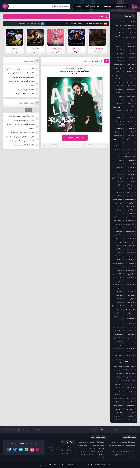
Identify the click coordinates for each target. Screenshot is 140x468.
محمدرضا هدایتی (117, 348)
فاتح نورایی (130, 267)
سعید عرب (119, 192)
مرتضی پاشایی (117, 352)
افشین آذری (118, 50)
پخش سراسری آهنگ (92, 6)
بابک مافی (119, 103)
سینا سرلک (119, 206)
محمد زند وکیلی (117, 331)
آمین (120, 32)
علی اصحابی (130, 235)
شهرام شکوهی (117, 220)
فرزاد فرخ (119, 270)
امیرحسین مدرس (117, 75)
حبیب (132, 146)
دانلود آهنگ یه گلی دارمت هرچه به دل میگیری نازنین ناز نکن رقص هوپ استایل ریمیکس (122, 454)
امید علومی (119, 61)
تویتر (15, 449)
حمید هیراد (119, 153)
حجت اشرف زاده (117, 146)
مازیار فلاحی (130, 302)
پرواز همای (131, 121)
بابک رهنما (131, 103)
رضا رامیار (119, 167)
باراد (132, 107)
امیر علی (119, 71)
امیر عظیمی (130, 71)
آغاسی (132, 32)
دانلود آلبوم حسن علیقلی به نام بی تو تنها (60, 447)
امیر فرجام (131, 75)
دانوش (120, 157)
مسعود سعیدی (129, 366)
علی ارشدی (119, 231)
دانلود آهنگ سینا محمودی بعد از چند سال (21, 69)
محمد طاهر (131, 334)
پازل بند (131, 118)
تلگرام (21, 449)
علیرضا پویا (119, 252)
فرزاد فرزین (130, 274)
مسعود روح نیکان (118, 361)
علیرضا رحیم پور (129, 256)
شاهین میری (130, 213)
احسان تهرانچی (129, 38)
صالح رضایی (118, 224)
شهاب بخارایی (130, 217)
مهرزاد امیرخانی (117, 395)
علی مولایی (119, 245)
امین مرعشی (130, 89)
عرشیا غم (119, 228)
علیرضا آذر (119, 249)
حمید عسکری (130, 153)
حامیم (120, 142)
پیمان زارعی (118, 125)
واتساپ (26, 449)
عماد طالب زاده (117, 263)
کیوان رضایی (118, 292)
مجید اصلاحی (118, 309)
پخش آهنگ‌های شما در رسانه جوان (29, 24)
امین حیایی (118, 82)
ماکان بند (119, 302)
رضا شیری (131, 171)
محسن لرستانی (129, 327)
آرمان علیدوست (129, 25)
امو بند (132, 54)
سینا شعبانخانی (129, 210)
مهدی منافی (118, 387)
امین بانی (119, 78)
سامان (120, 185)
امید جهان (131, 57)
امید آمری (119, 54)
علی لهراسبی (118, 242)
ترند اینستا (107, 6)
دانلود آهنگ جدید (83, 71)
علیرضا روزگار (118, 256)
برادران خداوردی (117, 107)
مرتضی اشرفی (130, 352)
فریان (120, 281)
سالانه (13, 110)
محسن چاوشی (129, 324)
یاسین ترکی (130, 419)
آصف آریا (119, 29)
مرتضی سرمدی (129, 355)
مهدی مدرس (118, 384)
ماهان (132, 306)
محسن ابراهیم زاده (118, 318)
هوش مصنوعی (120, 6)
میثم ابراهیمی (118, 398)
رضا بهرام (131, 167)
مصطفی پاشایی (129, 373)
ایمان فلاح (119, 93)
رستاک (120, 164)
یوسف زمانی (118, 419)
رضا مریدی (131, 174)
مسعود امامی (118, 355)
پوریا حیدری (118, 121)
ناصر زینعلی (130, 409)
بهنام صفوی (130, 114)
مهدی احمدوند (129, 380)
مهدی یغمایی (118, 391)
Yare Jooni (101, 16)
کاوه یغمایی (130, 292)
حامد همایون (118, 139)
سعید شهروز (130, 192)
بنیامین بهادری (129, 110)
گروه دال (119, 299)
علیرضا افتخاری (129, 252)
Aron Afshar (70, 74)
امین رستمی (130, 85)
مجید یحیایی (130, 318)
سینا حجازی (118, 203)
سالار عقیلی (130, 185)
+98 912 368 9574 (34, 430)
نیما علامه (119, 412)
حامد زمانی (131, 135)
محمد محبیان (130, 338)
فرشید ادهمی (130, 277)
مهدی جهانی (118, 380)
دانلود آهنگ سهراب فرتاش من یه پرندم (123, 442)
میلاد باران (119, 402)
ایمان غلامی (130, 93)
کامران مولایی (118, 288)
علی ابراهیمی (130, 231)
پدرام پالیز (119, 118)
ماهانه (21, 110)
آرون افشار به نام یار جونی (92, 61)
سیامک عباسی (117, 196)
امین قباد (119, 85)
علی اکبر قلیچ (118, 235)
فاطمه (120, 267)
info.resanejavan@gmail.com (15, 430)
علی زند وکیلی (118, 238)
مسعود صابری (118, 366)
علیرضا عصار (118, 260)
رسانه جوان (134, 6)
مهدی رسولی (130, 384)
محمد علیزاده (118, 334)
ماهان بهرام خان (117, 306)
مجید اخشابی (130, 309)
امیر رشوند (131, 68)
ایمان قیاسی (130, 96)
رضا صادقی (118, 171)
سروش (120, 189)
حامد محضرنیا (118, 135)
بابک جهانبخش (117, 100)
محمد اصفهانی (129, 331)
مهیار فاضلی (130, 398)
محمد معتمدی (118, 338)
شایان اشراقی (118, 213)
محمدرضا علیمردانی (119, 343)
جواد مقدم (131, 128)
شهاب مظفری (130, 220)
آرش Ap (120, 22)
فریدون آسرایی (129, 284)
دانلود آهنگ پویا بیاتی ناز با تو (25, 89)
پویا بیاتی (131, 125)
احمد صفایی (130, 46)
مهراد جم (131, 395)
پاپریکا (120, 114)
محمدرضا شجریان (129, 343)
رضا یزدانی (119, 174)
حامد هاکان (130, 139)
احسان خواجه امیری (118, 38)
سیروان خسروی (117, 199)
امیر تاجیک (131, 64)
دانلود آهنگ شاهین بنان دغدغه (24, 94)
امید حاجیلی (118, 57)
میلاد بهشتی (130, 405)
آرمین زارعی (119, 25)
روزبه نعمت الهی (117, 178)
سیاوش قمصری (129, 199)
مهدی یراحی (130, 391)
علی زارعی (131, 238)
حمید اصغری (118, 149)
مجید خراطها (130, 313)
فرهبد (132, 281)
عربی (132, 228)
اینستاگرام (32, 449)
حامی (132, 142)
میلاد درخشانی (117, 405)
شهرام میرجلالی (129, 224)
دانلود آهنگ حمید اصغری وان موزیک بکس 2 (20, 132)
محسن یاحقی (118, 327)
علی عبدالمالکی (129, 242)
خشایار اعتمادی (129, 157)
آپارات (38, 449)
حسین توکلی (130, 149)
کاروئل (132, 288)
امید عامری (131, 61)
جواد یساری (118, 128)
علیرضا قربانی (130, 263)
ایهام (120, 96)
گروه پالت (131, 299)
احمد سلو (119, 43)
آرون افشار (131, 29)
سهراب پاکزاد (130, 196)
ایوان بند (131, 100)
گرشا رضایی (130, 295)
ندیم (132, 412)
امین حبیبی (130, 82)
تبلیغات (78, 6)
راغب (120, 160)
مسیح (120, 370)
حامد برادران (118, 132)
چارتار (132, 132)
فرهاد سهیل (118, 277)
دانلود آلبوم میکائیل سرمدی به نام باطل (60, 453)
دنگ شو (131, 160)
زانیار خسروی (118, 181)
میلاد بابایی (130, 402)
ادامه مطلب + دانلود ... (74, 137)
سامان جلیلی (130, 189)
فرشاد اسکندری (117, 274)
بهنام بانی (119, 110)
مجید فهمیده (118, 313)
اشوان (132, 50)
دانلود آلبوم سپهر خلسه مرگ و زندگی (62, 450)
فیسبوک (9, 449)
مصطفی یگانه (118, 373)
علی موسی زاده (129, 245)
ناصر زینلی (119, 409)
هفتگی (28, 110)
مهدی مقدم (130, 387)
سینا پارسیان (130, 203)
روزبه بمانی (130, 178)
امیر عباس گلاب (117, 68)
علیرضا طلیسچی (129, 260)
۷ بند (132, 22)
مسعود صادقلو (129, 370)
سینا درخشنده (130, 206)
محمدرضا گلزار (130, 348)
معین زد (119, 377)
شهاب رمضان (118, 217)
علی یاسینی (130, 249)
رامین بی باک (130, 164)
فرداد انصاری (130, 270)
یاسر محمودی (118, 416)
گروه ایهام (119, 295)
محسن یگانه (118, 324)
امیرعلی (132, 78)
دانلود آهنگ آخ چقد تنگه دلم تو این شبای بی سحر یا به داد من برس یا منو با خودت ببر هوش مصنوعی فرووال (91, 445)
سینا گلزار (119, 210)
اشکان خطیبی (118, 46)
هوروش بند (130, 416)
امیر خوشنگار (118, 64)
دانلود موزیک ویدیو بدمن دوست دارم (92, 451)
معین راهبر (130, 377)
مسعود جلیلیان (129, 361)
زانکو (132, 181)
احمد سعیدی (130, 43)
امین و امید (119, 89)
